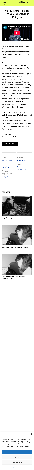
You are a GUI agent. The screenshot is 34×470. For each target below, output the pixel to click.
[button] (31, 434)
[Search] (27, 2)
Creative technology (21, 168)
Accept (17, 452)
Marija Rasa (21, 160)
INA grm (5, 177)
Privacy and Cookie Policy (17, 467)
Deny (17, 457)
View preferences (17, 462)
